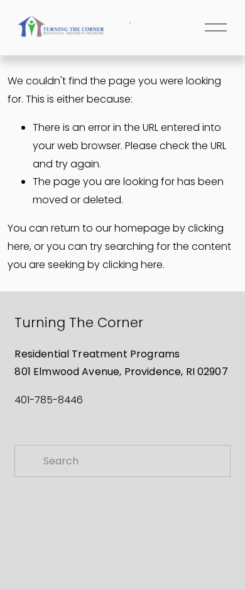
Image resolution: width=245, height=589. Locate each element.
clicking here (132, 264)
